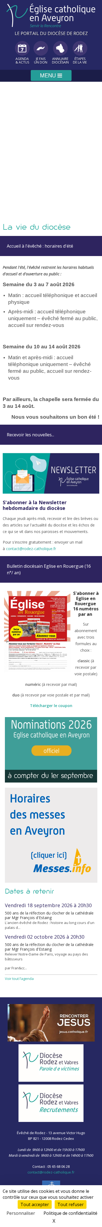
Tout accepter (34, 1204)
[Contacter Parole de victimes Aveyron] (51, 1063)
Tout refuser (70, 1204)
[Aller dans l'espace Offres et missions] (51, 1103)
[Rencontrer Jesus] (51, 1023)
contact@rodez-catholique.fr (31, 548)
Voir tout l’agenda (19, 978)
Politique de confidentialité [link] (70, 1213)
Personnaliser (21, 1213)
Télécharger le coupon (51, 705)
